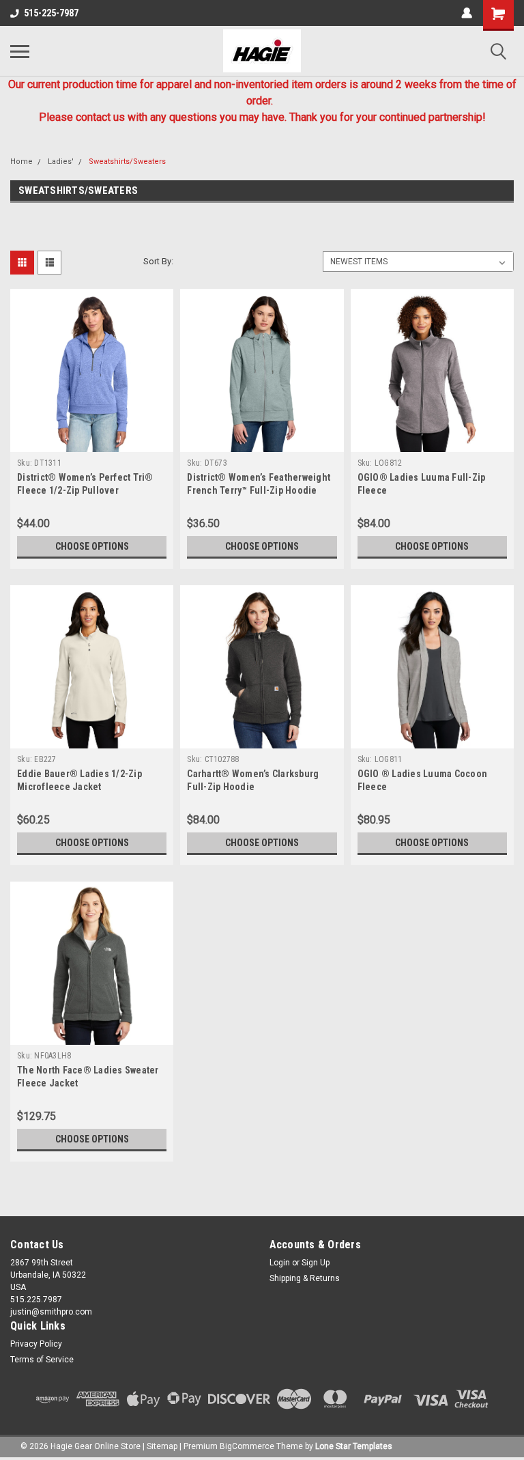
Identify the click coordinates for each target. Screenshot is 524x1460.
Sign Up (316, 1262)
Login (280, 1262)
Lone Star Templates (353, 1446)
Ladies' (61, 161)
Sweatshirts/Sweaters (127, 161)
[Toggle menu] (19, 51)
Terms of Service (42, 1359)
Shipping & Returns (305, 1278)
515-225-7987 (51, 13)
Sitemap (162, 1446)
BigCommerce (247, 1446)
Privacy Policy (36, 1344)
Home (21, 161)
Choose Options (92, 546)
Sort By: (158, 261)
